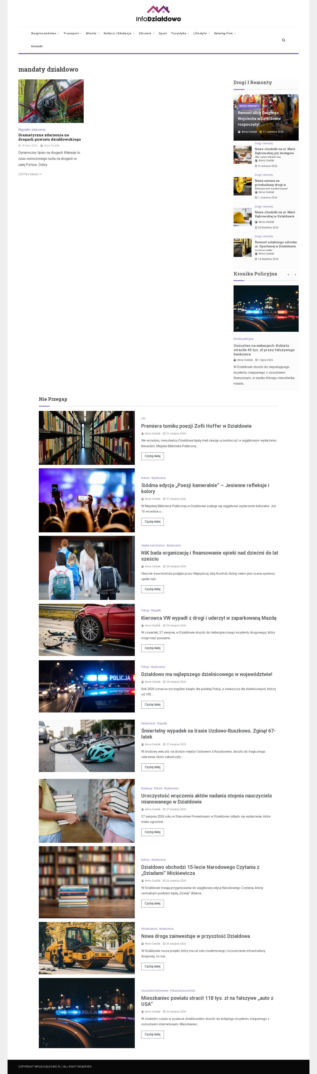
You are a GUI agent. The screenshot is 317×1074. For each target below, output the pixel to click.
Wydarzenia (158, 478)
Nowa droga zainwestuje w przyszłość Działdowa (195, 936)
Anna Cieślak (52, 145)
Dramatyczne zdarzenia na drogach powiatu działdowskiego (49, 137)
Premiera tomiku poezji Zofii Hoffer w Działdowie (196, 426)
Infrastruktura (149, 928)
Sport (163, 33)
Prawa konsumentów (182, 990)
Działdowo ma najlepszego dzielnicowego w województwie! (206, 674)
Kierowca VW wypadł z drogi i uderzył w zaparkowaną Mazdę (208, 618)
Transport (71, 33)
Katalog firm (223, 33)
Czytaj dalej (152, 456)
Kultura (145, 478)
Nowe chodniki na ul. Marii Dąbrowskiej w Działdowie (275, 214)
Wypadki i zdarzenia (32, 129)
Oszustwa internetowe (154, 990)
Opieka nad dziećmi (153, 545)
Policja (145, 610)
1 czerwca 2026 (267, 197)
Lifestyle (200, 33)
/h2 (143, 418)
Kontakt (37, 46)
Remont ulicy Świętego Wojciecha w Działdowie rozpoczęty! (259, 118)
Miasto (91, 33)
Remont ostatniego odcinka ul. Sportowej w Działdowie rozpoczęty (276, 246)
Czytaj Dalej (28, 174)
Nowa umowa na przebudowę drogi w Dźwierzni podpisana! (271, 185)
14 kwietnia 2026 (268, 259)
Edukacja (146, 788)
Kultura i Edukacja (117, 33)
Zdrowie (145, 33)
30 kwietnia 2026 (268, 227)
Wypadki (156, 610)
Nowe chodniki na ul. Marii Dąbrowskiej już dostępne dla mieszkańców (275, 153)
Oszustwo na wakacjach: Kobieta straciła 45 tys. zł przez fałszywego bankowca (264, 349)
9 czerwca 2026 (267, 166)
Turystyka (178, 33)
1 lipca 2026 (266, 360)
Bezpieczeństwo (43, 33)
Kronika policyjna (244, 338)
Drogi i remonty (249, 106)
